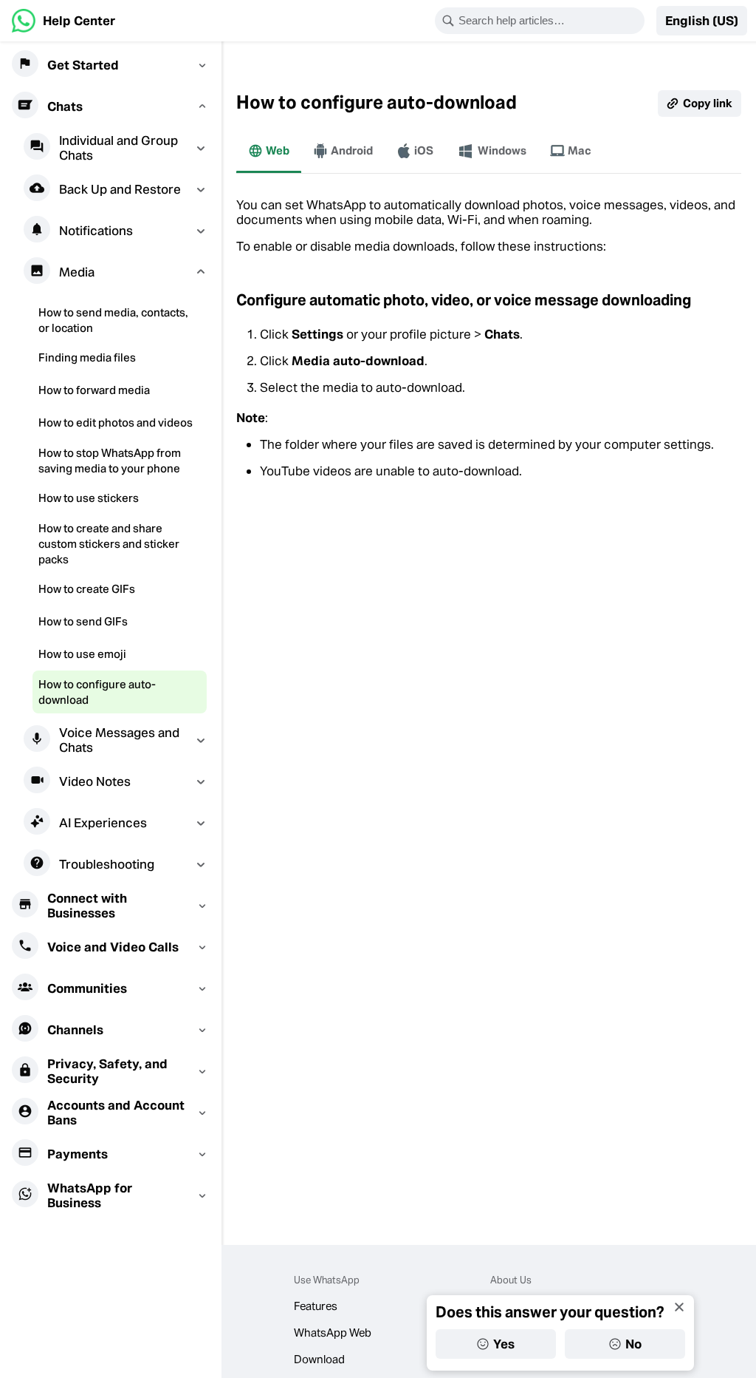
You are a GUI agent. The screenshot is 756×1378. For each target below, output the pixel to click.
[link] (63, 21)
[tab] (268, 151)
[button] (701, 20)
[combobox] (549, 20)
